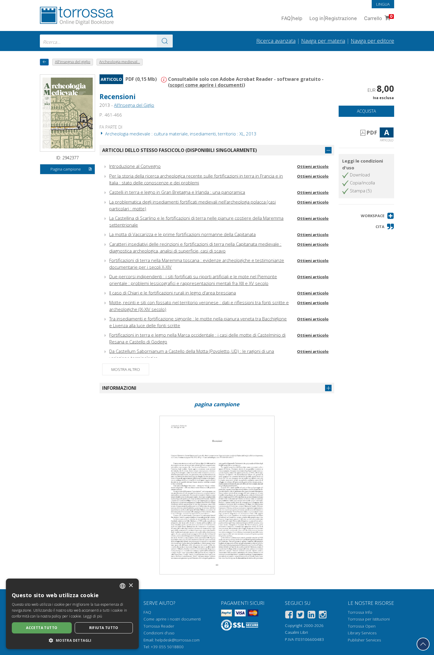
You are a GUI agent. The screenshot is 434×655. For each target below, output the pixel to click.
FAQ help (291, 18)
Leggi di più (92, 616)
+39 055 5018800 (167, 646)
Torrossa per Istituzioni (369, 619)
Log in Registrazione (333, 18)
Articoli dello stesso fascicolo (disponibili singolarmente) (179, 150)
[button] (377, 215)
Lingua (383, 4)
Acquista (366, 111)
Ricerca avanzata (276, 40)
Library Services (362, 633)
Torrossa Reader (158, 626)
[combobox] (106, 41)
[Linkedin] (311, 616)
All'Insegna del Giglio (134, 105)
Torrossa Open (362, 626)
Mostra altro (125, 369)
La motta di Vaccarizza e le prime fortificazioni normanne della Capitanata (182, 234)
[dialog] (72, 614)
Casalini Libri (296, 632)
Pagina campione (65, 169)
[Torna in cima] (423, 644)
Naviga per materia (323, 40)
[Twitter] (300, 616)
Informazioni (119, 388)
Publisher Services (364, 640)
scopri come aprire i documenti (206, 85)
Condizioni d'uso (158, 633)
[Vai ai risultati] (165, 41)
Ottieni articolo (313, 166)
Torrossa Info (360, 612)
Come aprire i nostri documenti (172, 619)
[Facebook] (289, 616)
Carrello (378, 17)
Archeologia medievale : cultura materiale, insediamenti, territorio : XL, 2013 (180, 134)
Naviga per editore (372, 40)
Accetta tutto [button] (41, 627)
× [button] (130, 585)
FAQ (147, 612)
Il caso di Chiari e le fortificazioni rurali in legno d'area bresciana (172, 293)
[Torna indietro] (44, 62)
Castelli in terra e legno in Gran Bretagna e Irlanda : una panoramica (177, 192)
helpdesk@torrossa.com (177, 640)
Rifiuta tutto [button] (103, 627)
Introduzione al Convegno (135, 166)
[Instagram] (323, 616)
